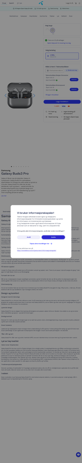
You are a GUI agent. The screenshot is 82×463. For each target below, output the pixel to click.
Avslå (29, 237)
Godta (53, 237)
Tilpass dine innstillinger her (39, 243)
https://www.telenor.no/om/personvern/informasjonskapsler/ (36, 250)
